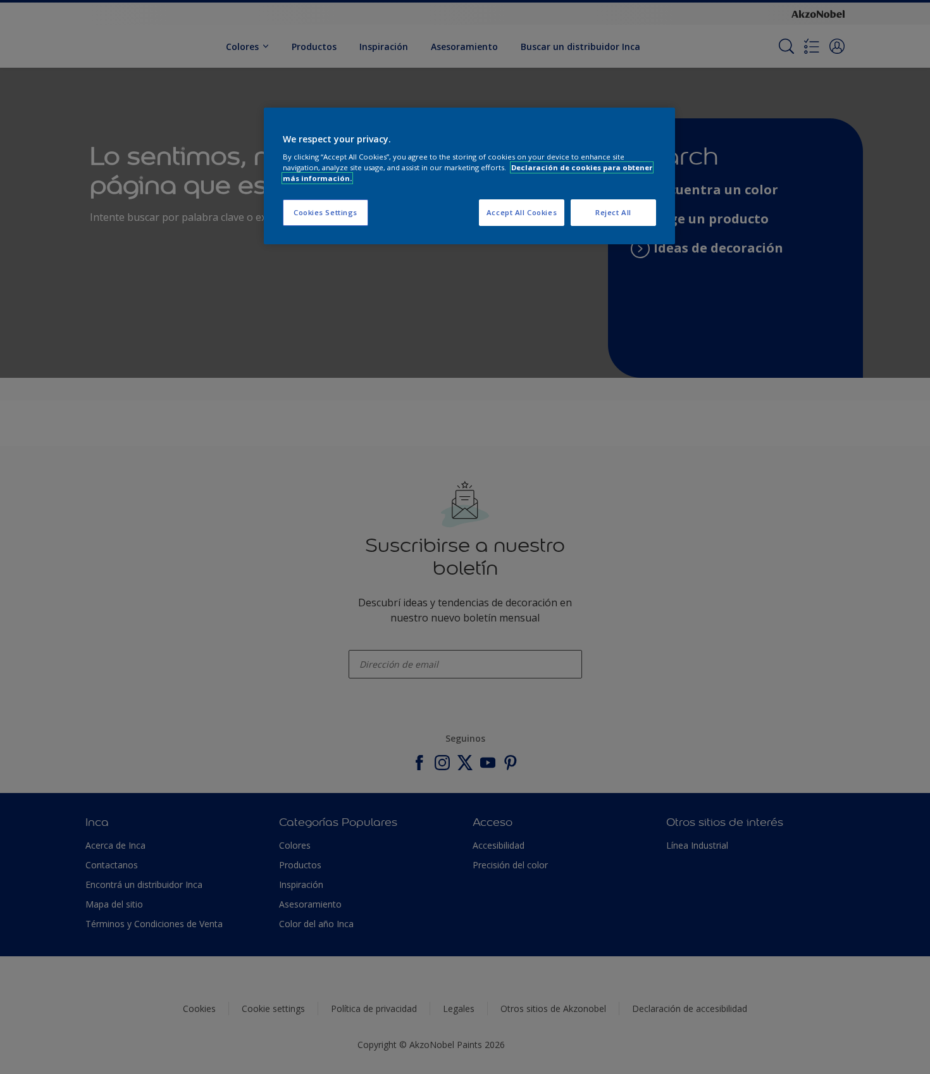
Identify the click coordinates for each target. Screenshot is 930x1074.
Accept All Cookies (522, 212)
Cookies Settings (325, 212)
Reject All (613, 212)
